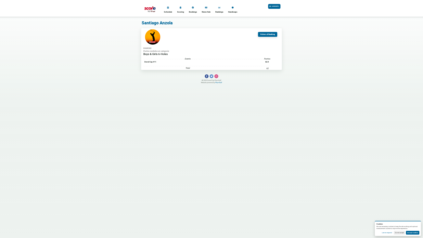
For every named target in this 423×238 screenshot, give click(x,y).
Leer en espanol (387, 232)
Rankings (219, 12)
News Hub (206, 12)
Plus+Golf (218, 82)
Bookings (193, 12)
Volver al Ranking (267, 34)
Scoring (180, 12)
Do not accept (399, 232)
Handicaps (232, 12)
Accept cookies (412, 232)
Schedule (168, 12)
